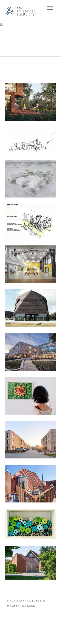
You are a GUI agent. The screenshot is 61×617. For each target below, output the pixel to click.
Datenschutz (28, 606)
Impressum (13, 606)
